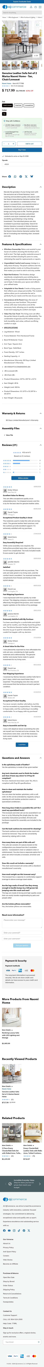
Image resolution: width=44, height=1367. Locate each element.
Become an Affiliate (10, 1264)
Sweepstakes (8, 1302)
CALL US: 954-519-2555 (12, 1319)
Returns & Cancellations (12, 1294)
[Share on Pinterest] (20, 176)
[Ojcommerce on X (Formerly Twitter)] (29, 1230)
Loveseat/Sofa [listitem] (29, 105)
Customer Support (10, 1315)
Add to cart (29, 144)
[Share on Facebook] (9, 176)
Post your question (22, 945)
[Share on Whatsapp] (15, 176)
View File (9, 435)
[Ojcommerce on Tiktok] (19, 1230)
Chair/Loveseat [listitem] (7, 105)
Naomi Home (6, 83)
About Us (6, 1243)
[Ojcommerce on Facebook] (4, 1230)
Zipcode (5, 160)
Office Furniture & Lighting (27, 17)
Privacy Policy (8, 1247)
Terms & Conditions (10, 1298)
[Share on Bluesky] (31, 176)
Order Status (8, 1285)
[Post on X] (26, 176)
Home (4, 17)
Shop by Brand (8, 1281)
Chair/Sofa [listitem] (18, 105)
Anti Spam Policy (9, 1252)
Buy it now (22, 150)
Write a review (23, 478)
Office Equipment (13, 17)
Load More (22, 745)
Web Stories (7, 1260)
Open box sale (22, 2)
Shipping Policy (9, 1290)
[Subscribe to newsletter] (38, 1342)
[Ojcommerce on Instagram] (14, 1230)
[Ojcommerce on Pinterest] (24, 1230)
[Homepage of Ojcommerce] (14, 6)
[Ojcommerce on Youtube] (9, 1230)
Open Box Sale (8, 1277)
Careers (6, 1256)
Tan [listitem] (4, 114)
